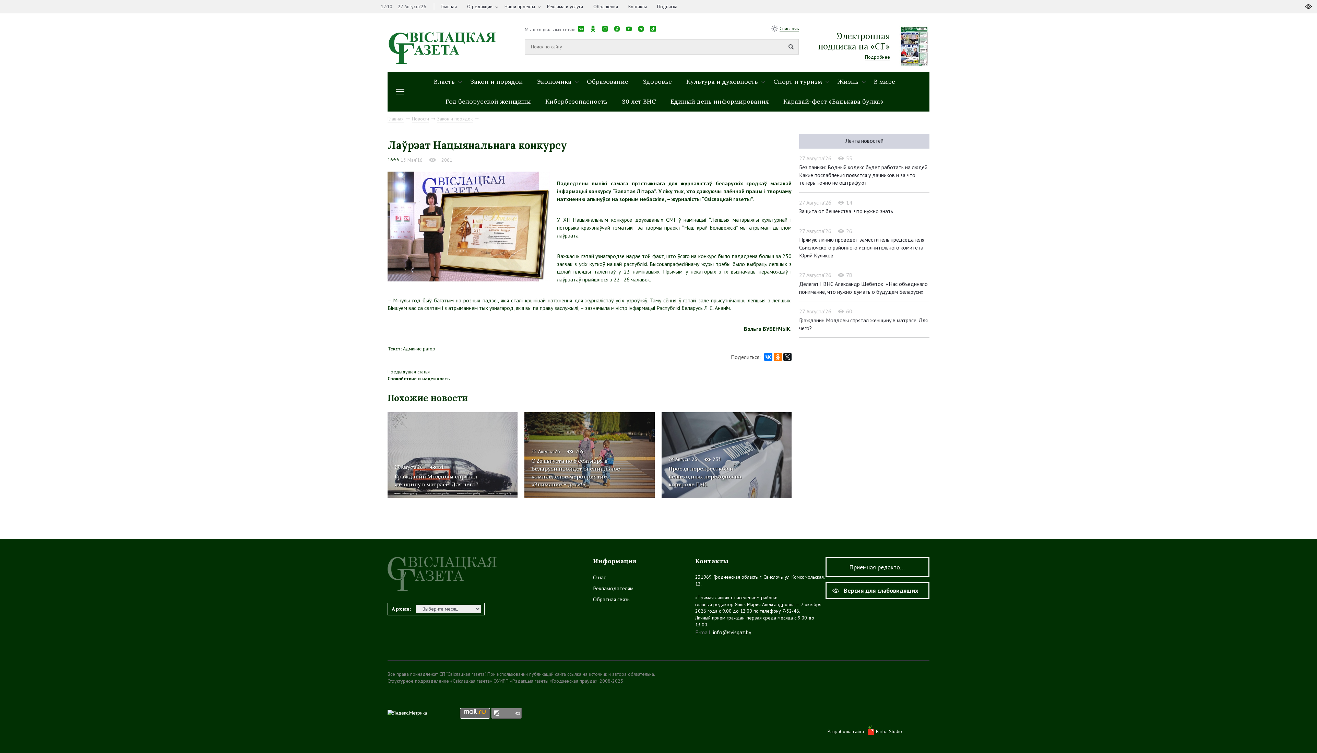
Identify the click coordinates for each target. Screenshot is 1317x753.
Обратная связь (611, 599)
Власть (444, 81)
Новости (420, 119)
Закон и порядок (496, 81)
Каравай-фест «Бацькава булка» (833, 101)
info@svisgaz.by (732, 632)
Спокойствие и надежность (419, 378)
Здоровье (657, 81)
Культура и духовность (722, 81)
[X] (787, 357)
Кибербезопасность (576, 101)
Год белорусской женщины (488, 101)
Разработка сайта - (848, 731)
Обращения (605, 6)
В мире (884, 81)
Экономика (554, 81)
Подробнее (877, 57)
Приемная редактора (877, 567)
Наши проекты (520, 6)
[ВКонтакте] (768, 357)
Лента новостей (864, 140)
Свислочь (789, 28)
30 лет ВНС (639, 101)
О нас (599, 577)
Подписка (667, 6)
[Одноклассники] (778, 357)
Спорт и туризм (797, 81)
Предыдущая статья (409, 372)
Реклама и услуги (565, 6)
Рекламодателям (613, 588)
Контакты (637, 6)
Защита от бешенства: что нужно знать (846, 211)
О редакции (480, 6)
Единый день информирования (720, 101)
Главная (449, 6)
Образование (607, 81)
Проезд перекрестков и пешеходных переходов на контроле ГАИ (704, 476)
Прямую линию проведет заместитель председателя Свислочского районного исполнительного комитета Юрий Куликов (861, 247)
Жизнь (848, 81)
